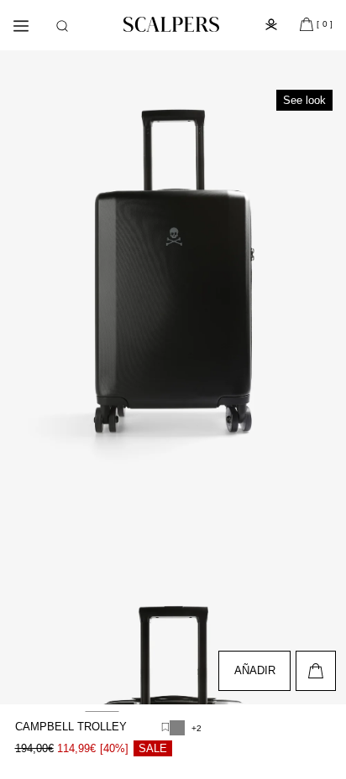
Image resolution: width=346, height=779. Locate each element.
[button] (62, 26)
